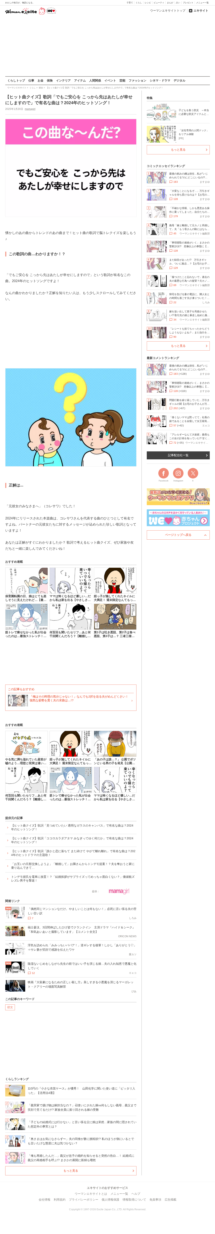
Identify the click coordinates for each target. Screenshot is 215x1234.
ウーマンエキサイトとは (91, 1193)
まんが (170, 2)
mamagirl (30, 109)
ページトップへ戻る (178, 534)
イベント (110, 80)
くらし (139, 2)
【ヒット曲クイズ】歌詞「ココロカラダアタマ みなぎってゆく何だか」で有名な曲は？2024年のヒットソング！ (72, 840)
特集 (150, 97)
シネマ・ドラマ (160, 80)
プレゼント (188, 2)
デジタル (179, 80)
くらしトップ (16, 80)
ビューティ (159, 2)
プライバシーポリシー (83, 1199)
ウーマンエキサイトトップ (167, 10)
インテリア (63, 80)
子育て (130, 2)
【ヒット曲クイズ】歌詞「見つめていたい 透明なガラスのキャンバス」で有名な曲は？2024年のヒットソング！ (72, 827)
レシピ (148, 2)
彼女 (10, 1007)
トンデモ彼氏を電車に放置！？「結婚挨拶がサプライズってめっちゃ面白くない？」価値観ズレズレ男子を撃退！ (73, 878)
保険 (50, 80)
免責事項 (155, 1199)
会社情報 (44, 1199)
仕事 (31, 80)
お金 (40, 80)
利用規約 (60, 1199)
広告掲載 (170, 1199)
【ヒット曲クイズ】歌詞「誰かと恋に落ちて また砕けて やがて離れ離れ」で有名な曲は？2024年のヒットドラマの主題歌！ (73, 853)
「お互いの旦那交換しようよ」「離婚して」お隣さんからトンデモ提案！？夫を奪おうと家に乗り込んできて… (73, 865)
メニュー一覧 (202, 2)
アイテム (80, 80)
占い (178, 2)
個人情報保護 (110, 1199)
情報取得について (134, 1199)
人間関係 (95, 80)
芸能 (122, 80)
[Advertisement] (107, 46)
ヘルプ (135, 1193)
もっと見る (70, 1170)
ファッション (137, 80)
